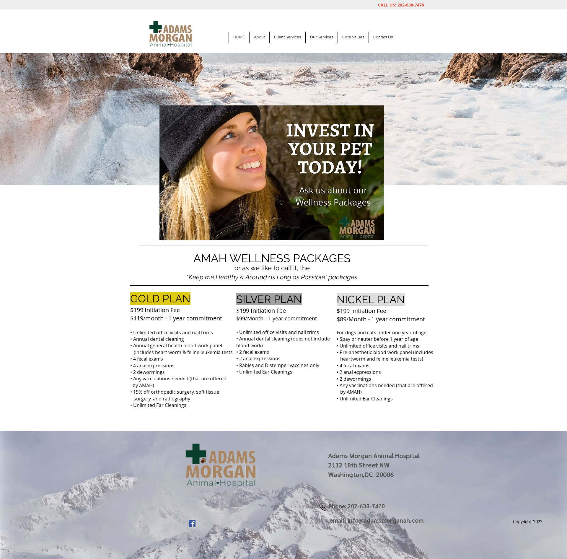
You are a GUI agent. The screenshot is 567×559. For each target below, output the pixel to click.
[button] (287, 37)
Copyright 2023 (527, 521)
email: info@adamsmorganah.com (376, 520)
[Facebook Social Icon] (192, 523)
